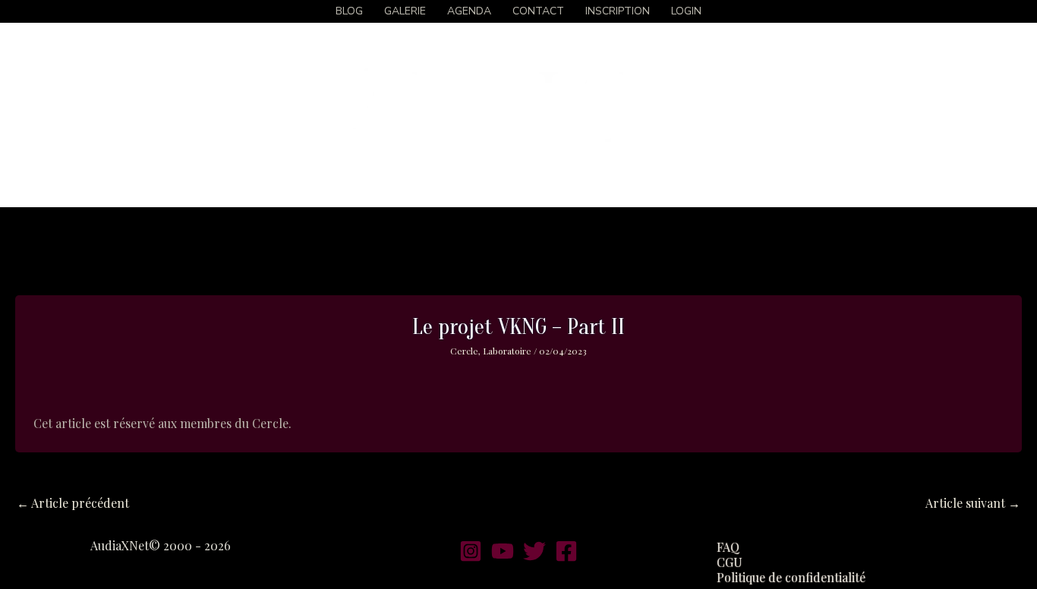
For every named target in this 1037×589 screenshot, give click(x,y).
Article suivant (972, 503)
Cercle (464, 351)
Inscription (617, 11)
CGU (729, 562)
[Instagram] (470, 551)
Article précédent (73, 503)
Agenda (469, 11)
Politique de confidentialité (791, 577)
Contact (538, 11)
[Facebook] (566, 551)
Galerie (405, 11)
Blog (349, 11)
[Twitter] (534, 551)
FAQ (728, 547)
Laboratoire (507, 351)
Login (686, 11)
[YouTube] (502, 551)
